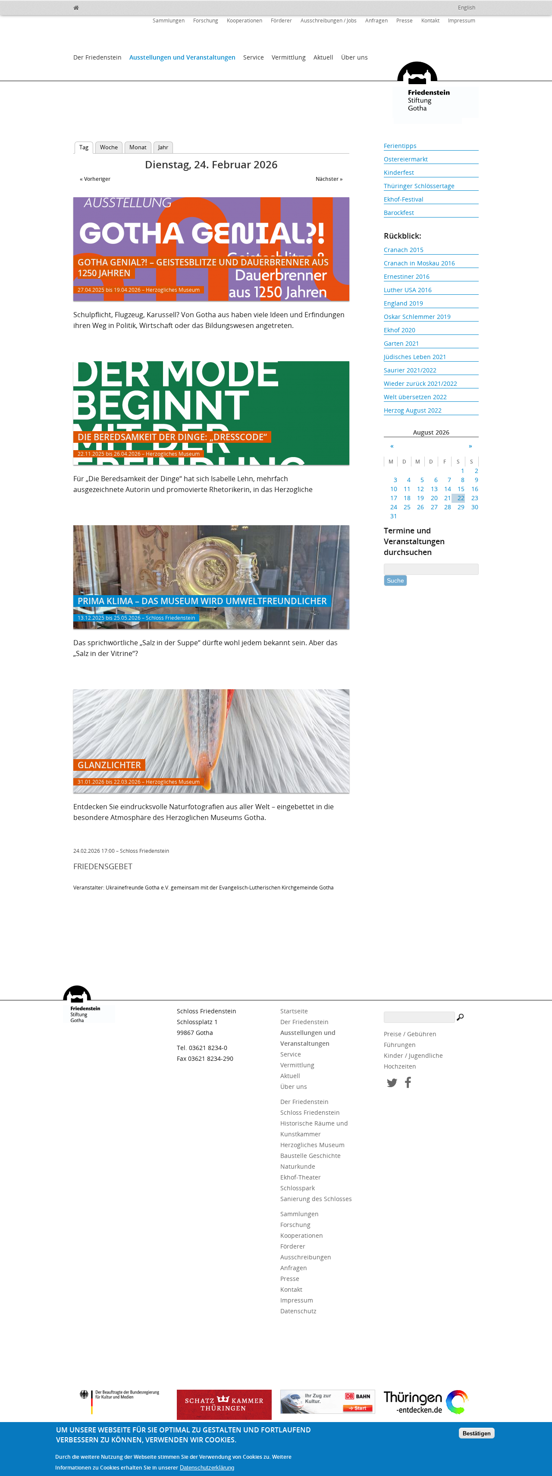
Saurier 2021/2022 (410, 370)
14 (447, 489)
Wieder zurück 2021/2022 (420, 383)
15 (461, 489)
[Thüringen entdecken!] (431, 1403)
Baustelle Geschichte (310, 1155)
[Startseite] (94, 6)
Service (253, 57)
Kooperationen (244, 20)
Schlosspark (297, 1188)
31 (393, 516)
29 (461, 507)
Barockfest (399, 212)
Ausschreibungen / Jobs (329, 20)
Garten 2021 (401, 343)
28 (447, 507)
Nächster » (329, 179)
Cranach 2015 (403, 250)
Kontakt (430, 20)
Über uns (354, 57)
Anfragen (376, 20)
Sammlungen (169, 20)
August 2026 (431, 432)
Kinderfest (399, 172)
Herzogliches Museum (312, 1145)
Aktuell (323, 57)
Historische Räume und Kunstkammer (314, 1128)
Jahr (163, 147)
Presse (404, 20)
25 (407, 507)
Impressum (461, 20)
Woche (109, 147)
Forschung (205, 20)
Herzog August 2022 (413, 410)
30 (474, 507)
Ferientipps (400, 146)
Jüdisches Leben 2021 (415, 357)
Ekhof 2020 (399, 330)
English (466, 7)
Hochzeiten (400, 1066)
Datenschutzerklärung (207, 1468)
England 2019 (403, 303)
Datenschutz (298, 1311)
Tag (86, 147)
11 (407, 489)
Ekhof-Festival (403, 199)
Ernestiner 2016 (407, 276)
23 (474, 498)
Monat (138, 147)
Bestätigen (477, 1433)
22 (461, 498)
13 (434, 489)
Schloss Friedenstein (310, 1112)
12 (420, 489)
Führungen (400, 1045)
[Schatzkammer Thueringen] (224, 1405)
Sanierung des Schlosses (316, 1199)
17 (393, 498)
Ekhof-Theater (300, 1177)
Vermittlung (289, 57)
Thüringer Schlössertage (419, 186)
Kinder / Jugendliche (413, 1055)
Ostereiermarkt (406, 159)
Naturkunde (297, 1166)
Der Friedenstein (97, 57)
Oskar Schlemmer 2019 (417, 316)
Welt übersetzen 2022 (415, 397)
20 (434, 498)
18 (407, 498)
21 (447, 498)
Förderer (281, 20)
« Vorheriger (95, 179)
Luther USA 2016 (408, 290)
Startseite (294, 1011)
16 (474, 489)
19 (420, 498)
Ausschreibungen (305, 1257)
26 (420, 507)
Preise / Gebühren (410, 1034)
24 (393, 507)
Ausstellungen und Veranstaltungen (182, 57)
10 (393, 489)
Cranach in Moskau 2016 (419, 263)
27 (434, 507)
